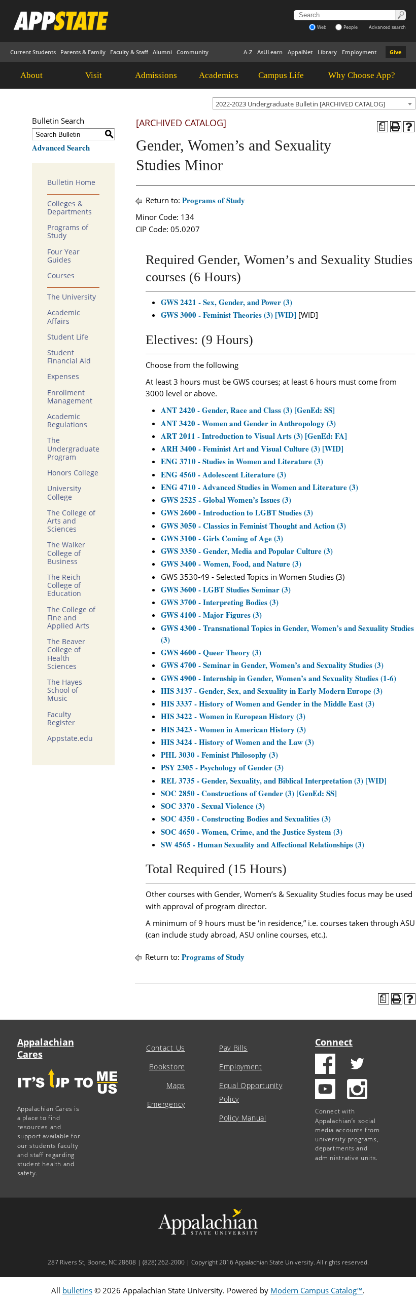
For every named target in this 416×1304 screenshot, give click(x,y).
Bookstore (167, 1066)
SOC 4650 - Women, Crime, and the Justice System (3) (251, 831)
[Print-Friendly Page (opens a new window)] (395, 126)
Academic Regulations (67, 420)
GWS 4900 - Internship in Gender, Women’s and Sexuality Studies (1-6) (278, 678)
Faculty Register (61, 718)
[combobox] (314, 103)
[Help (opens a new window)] (408, 126)
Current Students (33, 52)
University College (64, 492)
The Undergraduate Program (73, 448)
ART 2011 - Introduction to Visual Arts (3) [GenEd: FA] (254, 435)
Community (193, 52)
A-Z (248, 52)
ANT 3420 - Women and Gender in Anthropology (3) (248, 423)
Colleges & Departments (69, 207)
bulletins (77, 1290)
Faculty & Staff (129, 52)
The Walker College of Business (66, 553)
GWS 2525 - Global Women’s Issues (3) (226, 499)
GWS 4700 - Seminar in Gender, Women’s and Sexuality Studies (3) (272, 664)
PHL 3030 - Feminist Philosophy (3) (219, 754)
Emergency (166, 1104)
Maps (175, 1085)
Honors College (72, 472)
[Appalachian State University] (135, 20)
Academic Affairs (63, 316)
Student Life (67, 337)
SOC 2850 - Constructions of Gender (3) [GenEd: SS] (249, 793)
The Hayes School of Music (64, 690)
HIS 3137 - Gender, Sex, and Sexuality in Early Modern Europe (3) (272, 690)
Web (322, 27)
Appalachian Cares (45, 1048)
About (31, 75)
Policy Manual (242, 1118)
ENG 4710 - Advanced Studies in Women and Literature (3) (259, 487)
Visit (93, 75)
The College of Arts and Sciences (71, 521)
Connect (334, 1042)
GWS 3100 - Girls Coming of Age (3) (222, 538)
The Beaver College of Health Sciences (66, 654)
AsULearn (270, 52)
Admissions (156, 75)
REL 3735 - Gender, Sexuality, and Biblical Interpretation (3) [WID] (274, 780)
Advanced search (387, 27)
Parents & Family (83, 52)
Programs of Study (67, 231)
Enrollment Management (69, 396)
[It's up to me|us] (68, 1097)
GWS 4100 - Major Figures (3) (211, 614)
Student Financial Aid (69, 356)
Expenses (63, 376)
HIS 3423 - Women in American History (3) (233, 729)
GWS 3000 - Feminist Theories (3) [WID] (228, 314)
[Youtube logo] (325, 1090)
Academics (218, 75)
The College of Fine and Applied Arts (71, 617)
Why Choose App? (361, 75)
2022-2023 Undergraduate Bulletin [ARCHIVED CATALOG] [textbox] (300, 103)
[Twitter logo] (357, 1065)
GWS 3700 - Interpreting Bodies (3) (220, 602)
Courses (61, 275)
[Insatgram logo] (357, 1090)
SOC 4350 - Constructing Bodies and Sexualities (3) (246, 818)
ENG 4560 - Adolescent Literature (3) (223, 474)
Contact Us (165, 1048)
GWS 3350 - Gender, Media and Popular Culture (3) (247, 550)
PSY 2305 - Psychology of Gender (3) (222, 767)
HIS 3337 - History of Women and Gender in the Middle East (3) (267, 703)
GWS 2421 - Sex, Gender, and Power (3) (226, 302)
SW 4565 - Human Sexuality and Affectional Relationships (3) (262, 844)
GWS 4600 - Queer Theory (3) (211, 652)
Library (327, 52)
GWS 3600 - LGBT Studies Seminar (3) (226, 589)
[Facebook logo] (325, 1065)
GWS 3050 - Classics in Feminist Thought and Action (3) (253, 525)
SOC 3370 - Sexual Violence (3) (213, 805)
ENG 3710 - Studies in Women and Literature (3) (242, 461)
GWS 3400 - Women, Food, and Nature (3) (231, 563)
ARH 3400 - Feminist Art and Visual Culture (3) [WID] (252, 448)
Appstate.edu (70, 738)
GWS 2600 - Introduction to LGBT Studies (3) (237, 512)
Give (396, 52)
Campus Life (281, 75)
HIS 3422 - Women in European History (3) (233, 716)
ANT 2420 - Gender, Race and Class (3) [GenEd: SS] (248, 410)
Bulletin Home (71, 182)
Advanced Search (61, 147)
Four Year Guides (63, 256)
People (350, 27)
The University (71, 297)
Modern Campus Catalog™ (316, 1290)
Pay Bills (233, 1048)
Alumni (162, 52)
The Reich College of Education (64, 585)
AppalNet (300, 52)
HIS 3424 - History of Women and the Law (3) (237, 742)
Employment (359, 52)
